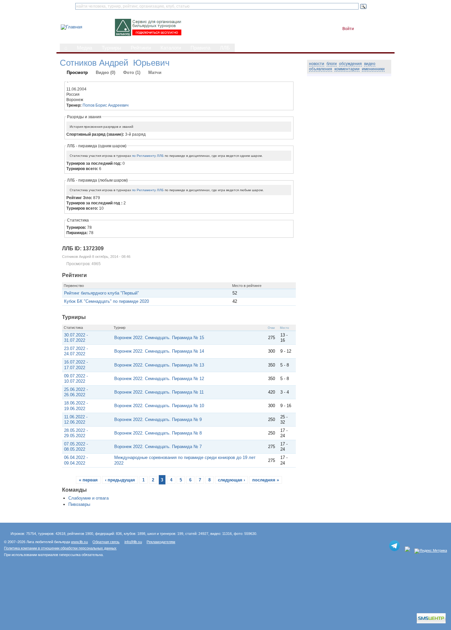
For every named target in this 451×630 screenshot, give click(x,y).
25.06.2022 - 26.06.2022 (76, 392)
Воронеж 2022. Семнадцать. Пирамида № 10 (159, 405)
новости (316, 63)
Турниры (111, 48)
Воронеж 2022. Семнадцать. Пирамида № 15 (159, 337)
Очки (271, 328)
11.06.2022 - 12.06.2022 (75, 419)
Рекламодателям (161, 542)
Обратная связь (106, 542)
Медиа (84, 48)
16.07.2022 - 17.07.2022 (76, 365)
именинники (373, 69)
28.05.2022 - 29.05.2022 (76, 433)
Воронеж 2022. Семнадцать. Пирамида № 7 (158, 446)
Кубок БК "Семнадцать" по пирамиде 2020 (106, 301)
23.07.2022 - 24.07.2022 (76, 351)
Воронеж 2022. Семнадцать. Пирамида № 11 (159, 392)
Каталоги (170, 48)
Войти (348, 28)
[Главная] (71, 26)
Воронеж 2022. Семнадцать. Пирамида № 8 (158, 433)
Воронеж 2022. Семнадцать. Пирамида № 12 (159, 378)
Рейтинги (141, 48)
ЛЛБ (225, 48)
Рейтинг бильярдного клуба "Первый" (101, 293)
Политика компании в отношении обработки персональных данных (60, 548)
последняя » (265, 479)
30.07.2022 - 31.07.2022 (76, 337)
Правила (200, 48)
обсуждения (350, 63)
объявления (320, 69)
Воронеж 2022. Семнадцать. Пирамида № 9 (158, 419)
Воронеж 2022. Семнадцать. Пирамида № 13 (159, 365)
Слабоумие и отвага (88, 498)
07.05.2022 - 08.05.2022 (76, 446)
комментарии (347, 69)
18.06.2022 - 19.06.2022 (76, 406)
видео (369, 63)
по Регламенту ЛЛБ (148, 156)
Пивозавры (79, 504)
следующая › (231, 479)
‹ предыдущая (120, 479)
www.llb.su (79, 542)
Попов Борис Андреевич (105, 105)
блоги (332, 63)
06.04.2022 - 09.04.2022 (76, 460)
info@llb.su (133, 542)
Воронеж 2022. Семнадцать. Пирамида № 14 (159, 351)
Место (284, 328)
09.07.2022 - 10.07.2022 (76, 378)
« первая (88, 479)
